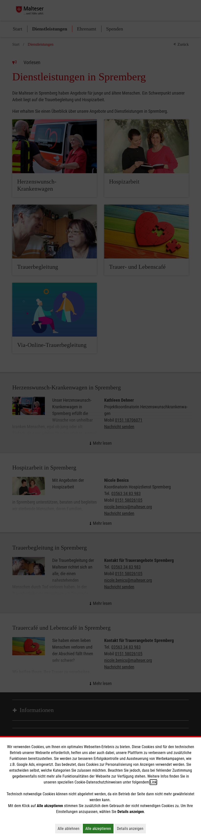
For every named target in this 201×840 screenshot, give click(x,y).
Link (153, 782)
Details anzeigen (131, 828)
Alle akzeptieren (99, 828)
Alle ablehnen (70, 828)
